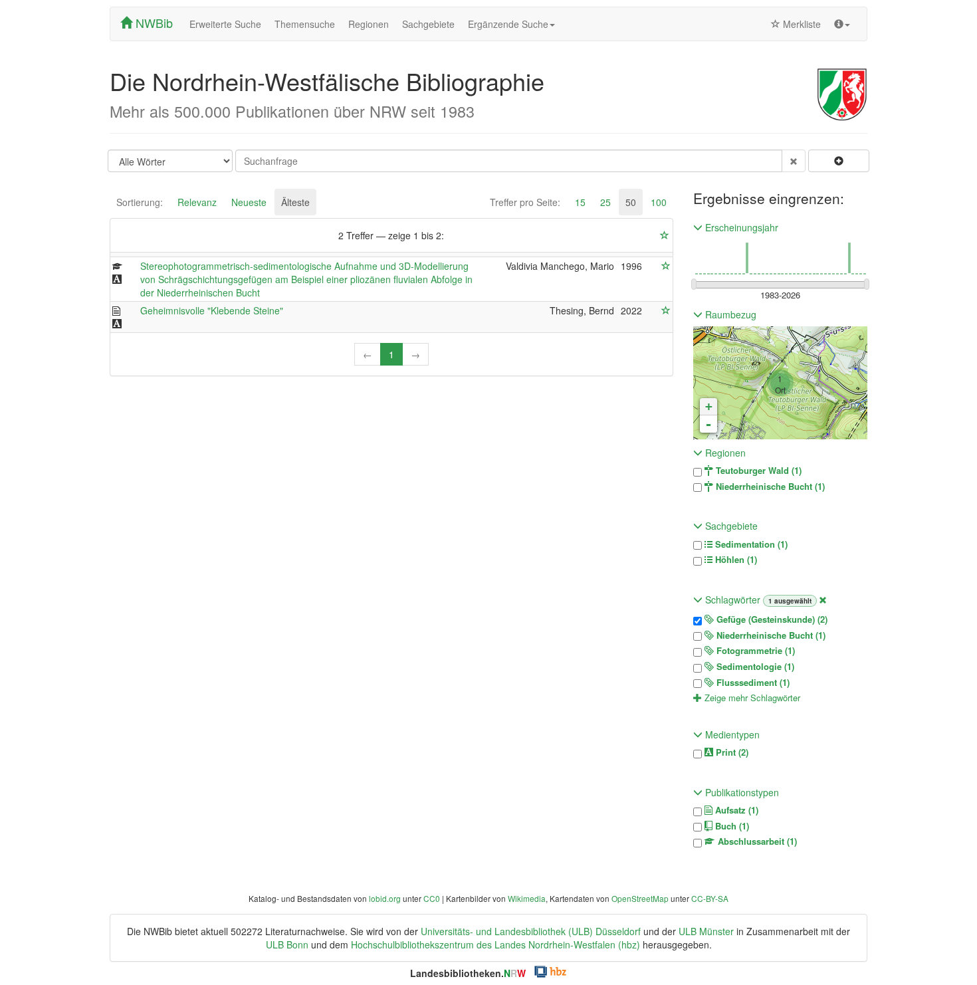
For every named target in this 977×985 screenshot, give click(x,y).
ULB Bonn (287, 944)
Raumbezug (729, 314)
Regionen (368, 24)
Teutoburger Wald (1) (757, 471)
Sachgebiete (428, 24)
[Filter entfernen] (822, 599)
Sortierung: (139, 202)
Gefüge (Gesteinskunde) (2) (770, 619)
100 (659, 202)
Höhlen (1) (734, 560)
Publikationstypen (741, 792)
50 (630, 202)
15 (580, 202)
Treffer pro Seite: (525, 202)
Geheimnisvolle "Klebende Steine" (211, 310)
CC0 (431, 898)
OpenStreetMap (640, 898)
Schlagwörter (733, 599)
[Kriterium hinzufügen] (838, 161)
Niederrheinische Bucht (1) (769, 486)
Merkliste (800, 24)
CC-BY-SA (709, 898)
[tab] (139, 202)
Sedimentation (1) (750, 544)
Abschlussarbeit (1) (756, 841)
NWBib (152, 22)
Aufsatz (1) (735, 810)
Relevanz (197, 202)
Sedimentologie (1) (754, 667)
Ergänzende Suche (508, 24)
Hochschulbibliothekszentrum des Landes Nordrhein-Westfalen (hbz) (495, 944)
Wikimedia (527, 898)
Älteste (295, 202)
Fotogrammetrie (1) (754, 651)
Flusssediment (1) (752, 683)
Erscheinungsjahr (740, 227)
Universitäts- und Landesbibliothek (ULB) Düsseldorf (531, 931)
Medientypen (731, 734)
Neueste (249, 202)
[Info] (842, 24)
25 (605, 202)
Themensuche (304, 24)
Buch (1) (730, 826)
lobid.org (385, 898)
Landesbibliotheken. (468, 973)
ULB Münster (706, 931)
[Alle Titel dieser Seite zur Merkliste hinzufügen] (664, 235)
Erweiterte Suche (225, 24)
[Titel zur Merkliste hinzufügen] (666, 266)
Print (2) (730, 752)
